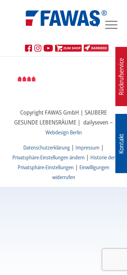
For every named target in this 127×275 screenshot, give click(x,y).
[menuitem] (91, 24)
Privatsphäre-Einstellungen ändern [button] (48, 157)
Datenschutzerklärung (46, 147)
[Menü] (107, 24)
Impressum (87, 147)
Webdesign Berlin (64, 132)
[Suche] (91, 24)
